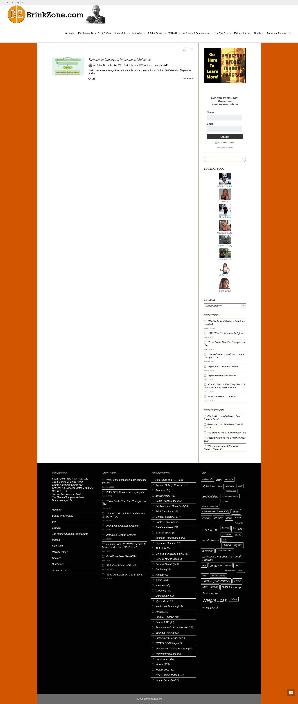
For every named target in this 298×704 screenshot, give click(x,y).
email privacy (229, 147)
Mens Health (162, 596)
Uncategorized (164, 659)
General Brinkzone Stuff (169, 553)
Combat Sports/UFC (167, 516)
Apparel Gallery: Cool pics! (170, 485)
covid (238, 517)
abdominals (207, 479)
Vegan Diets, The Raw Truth (67, 478)
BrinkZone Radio (165, 511)
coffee (218, 518)
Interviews (161, 585)
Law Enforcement (225, 550)
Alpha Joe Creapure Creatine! (223, 366)
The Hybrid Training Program (171, 648)
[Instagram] (23, 2)
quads (240, 571)
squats (205, 575)
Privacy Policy (60, 552)
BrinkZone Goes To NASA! (222, 396)
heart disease (210, 540)
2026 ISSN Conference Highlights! (225, 333)
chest (236, 511)
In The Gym (222, 33)
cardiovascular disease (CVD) (215, 511)
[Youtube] (17, 2)
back (240, 486)
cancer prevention (210, 506)
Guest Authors (243, 33)
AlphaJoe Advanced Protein (121, 565)
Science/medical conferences (172, 627)
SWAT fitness (210, 586)
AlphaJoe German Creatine (222, 375)
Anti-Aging (122, 33)
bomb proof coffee (230, 496)
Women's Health (165, 680)
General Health (164, 564)
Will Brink (212, 432)
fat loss (238, 529)
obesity (228, 565)
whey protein (210, 607)
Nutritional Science (166, 606)
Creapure (239, 523)
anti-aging (230, 486)
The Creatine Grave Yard (233, 432)
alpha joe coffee (212, 486)
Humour (160, 574)
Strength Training (165, 632)
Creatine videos (164, 527)
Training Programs (166, 654)
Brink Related (156, 33)
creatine (210, 529)
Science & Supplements (197, 33)
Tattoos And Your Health (65, 494)
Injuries (160, 580)
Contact (56, 527)
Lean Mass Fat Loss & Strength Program (222, 558)
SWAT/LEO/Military (166, 643)
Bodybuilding (163, 495)
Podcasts (161, 611)
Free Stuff (57, 546)
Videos (259, 33)
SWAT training (231, 587)
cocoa (206, 518)
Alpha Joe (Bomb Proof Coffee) (95, 33)
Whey (233, 599)
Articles (139, 33)
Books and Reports (276, 33)
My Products (162, 601)
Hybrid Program (232, 545)
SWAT (237, 580)
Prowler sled (230, 570)
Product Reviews (165, 617)
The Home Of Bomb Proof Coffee (70, 534)
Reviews (57, 509)
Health (174, 33)
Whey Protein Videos (167, 675)
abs (219, 480)
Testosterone (210, 593)
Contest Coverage (166, 522)
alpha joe (229, 479)
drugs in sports (164, 532)
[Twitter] (7, 2)
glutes (238, 534)
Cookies (56, 558)
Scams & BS (162, 622)
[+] (68, 67)
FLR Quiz (161, 548)
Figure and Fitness (166, 543)
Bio (54, 521)
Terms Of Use (59, 570)
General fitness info (166, 559)
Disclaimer (58, 564)
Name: (210, 112)
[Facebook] (12, 2)
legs (204, 565)
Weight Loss (162, 669)
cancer (225, 501)
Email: (210, 123)
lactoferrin (207, 550)
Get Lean (161, 569)
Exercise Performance (168, 538)
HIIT (224, 540)
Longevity (157, 65)
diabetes (225, 528)
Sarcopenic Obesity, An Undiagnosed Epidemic (119, 60)
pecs (237, 565)
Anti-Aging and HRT (133, 65)
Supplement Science (167, 638)
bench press (231, 491)
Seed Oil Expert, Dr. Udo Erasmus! (125, 574)
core (229, 518)
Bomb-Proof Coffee (166, 501)
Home (70, 33)
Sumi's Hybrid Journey (216, 581)
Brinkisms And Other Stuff (170, 506)
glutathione (226, 534)
